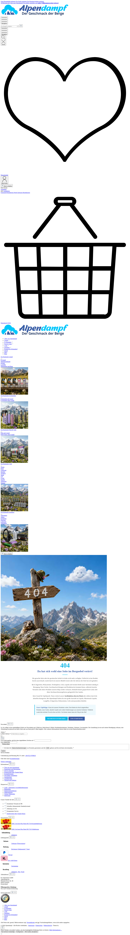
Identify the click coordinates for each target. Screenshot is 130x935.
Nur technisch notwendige (8, 931)
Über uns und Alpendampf (11, 767)
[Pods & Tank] (14, 462)
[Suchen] (18, 26)
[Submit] (1, 736)
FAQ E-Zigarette (9, 770)
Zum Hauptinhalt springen (8, 1)
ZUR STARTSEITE (76, 718)
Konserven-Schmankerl (10, 914)
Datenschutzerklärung (10, 791)
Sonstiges (7, 913)
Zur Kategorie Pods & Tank (8, 430)
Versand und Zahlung (10, 780)
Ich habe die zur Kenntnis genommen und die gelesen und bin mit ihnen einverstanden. (39, 748)
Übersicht (3, 192)
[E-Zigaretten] (14, 428)
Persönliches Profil (11, 192)
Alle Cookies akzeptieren (31, 931)
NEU (5, 918)
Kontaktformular (14, 758)
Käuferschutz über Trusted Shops (13, 772)
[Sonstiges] (14, 551)
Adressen (20, 192)
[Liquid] (14, 394)
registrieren (7, 191)
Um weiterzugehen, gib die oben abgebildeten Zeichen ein (17, 740)
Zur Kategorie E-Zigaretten (8, 395)
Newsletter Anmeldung (10, 775)
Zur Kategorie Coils (6, 464)
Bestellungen (26, 192)
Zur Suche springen (21, 1)
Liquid (6, 907)
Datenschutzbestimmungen (19, 748)
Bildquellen (7, 789)
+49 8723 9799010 (30, 755)
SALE (6, 916)
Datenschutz (39, 925)
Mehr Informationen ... (55, 930)
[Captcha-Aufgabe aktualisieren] (2, 738)
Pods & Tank (8, 910)
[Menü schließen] (1, 514)
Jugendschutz (8, 777)
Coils (5, 911)
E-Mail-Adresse (6, 734)
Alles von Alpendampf (10, 905)
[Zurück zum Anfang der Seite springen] (2, 927)
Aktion (3, 732)
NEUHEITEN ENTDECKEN (56, 718)
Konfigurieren (19, 931)
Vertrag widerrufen (6, 761)
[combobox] (9, 26)
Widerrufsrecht (8, 792)
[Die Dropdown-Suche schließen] (21, 25)
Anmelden (4, 189)
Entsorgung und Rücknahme (12, 769)
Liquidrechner (8, 778)
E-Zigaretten (7, 908)
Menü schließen (8, 186)
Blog (5, 919)
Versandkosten (31, 922)
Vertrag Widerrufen (9, 794)
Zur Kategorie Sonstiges (7, 512)
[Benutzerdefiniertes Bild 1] (5, 902)
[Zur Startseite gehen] (35, 15)
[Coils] (14, 510)
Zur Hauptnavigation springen (35, 1)
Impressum (7, 795)
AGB (47, 748)
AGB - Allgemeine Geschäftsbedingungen (16, 787)
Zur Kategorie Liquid (7, 357)
